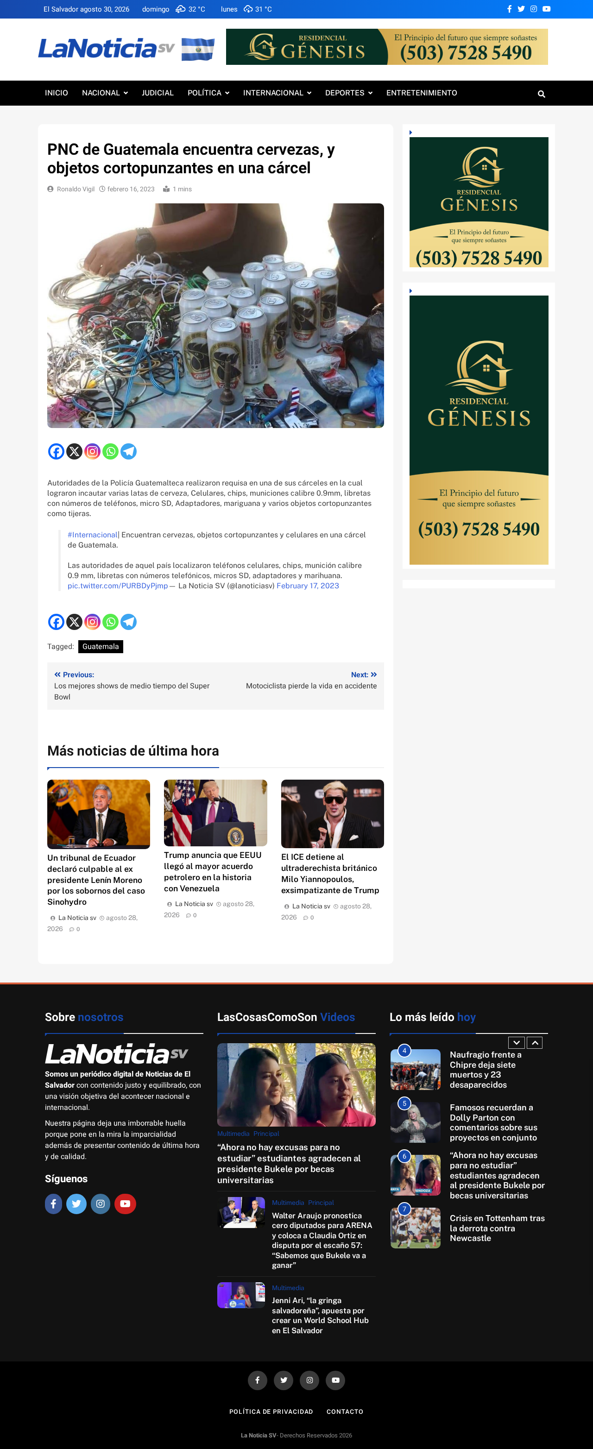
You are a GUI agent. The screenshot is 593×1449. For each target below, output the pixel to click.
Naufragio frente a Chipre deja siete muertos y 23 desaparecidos (486, 1070)
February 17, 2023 (308, 585)
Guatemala (100, 646)
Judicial (158, 92)
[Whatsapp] (110, 451)
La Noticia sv (77, 917)
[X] (74, 451)
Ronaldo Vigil (76, 189)
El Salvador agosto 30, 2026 (86, 9)
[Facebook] (56, 451)
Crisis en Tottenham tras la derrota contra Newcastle (497, 1228)
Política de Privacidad (271, 1411)
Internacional (273, 92)
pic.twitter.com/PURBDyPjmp (118, 585)
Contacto (345, 1411)
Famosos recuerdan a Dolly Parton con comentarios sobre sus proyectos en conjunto (493, 1122)
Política (204, 92)
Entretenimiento (421, 92)
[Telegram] (128, 451)
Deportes (345, 92)
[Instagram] (92, 451)
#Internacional (93, 534)
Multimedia (233, 1133)
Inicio (56, 92)
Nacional (101, 92)
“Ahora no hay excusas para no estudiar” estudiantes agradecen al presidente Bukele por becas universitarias (289, 1163)
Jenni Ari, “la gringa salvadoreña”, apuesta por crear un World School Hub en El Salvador (320, 1315)
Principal (266, 1133)
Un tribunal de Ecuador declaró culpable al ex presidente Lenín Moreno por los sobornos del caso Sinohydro (96, 880)
